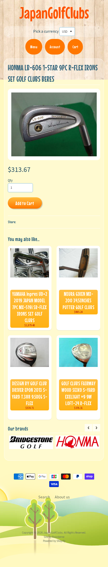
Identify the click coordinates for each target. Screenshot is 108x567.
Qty (10, 180)
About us (62, 496)
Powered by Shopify (54, 541)
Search (44, 496)
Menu (33, 46)
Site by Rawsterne (54, 537)
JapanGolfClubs (54, 13)
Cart (75, 46)
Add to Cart (24, 203)
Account (55, 46)
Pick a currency (46, 31)
